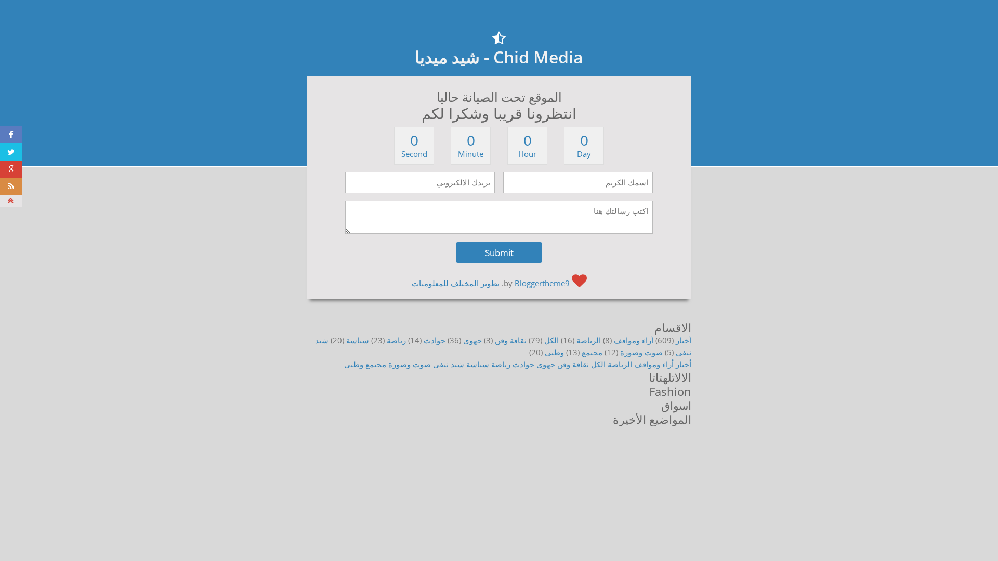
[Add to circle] (11, 169)
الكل (551, 340)
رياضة (396, 340)
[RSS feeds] (11, 186)
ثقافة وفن (511, 340)
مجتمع (592, 352)
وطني (554, 352)
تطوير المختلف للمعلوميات (456, 283)
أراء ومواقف (633, 340)
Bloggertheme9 (542, 283)
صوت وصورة (641, 352)
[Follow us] (11, 152)
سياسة (357, 340)
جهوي (472, 340)
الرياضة (588, 340)
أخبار (683, 340)
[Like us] (11, 134)
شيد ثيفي (448, 364)
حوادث (434, 340)
